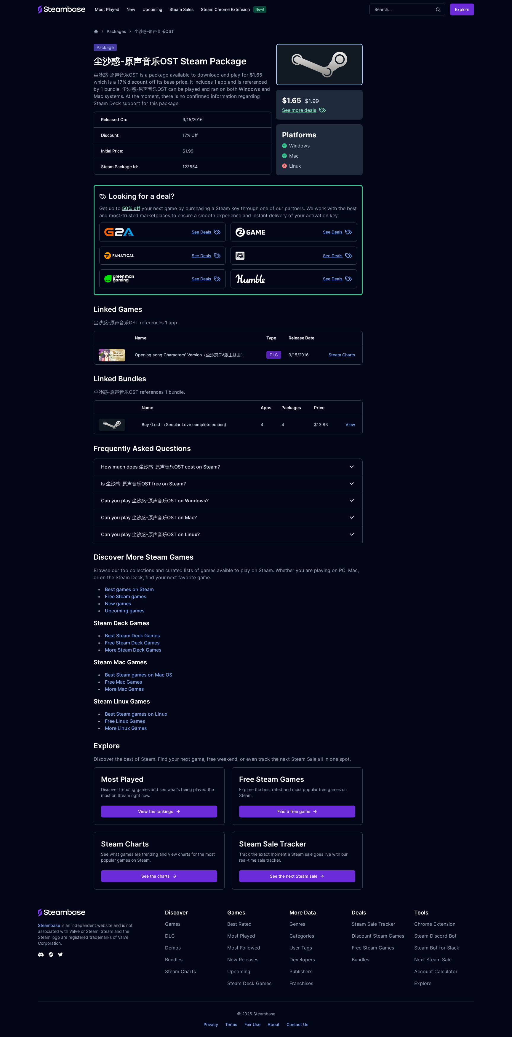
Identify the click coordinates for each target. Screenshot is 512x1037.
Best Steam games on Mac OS (138, 675)
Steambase (49, 925)
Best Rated (239, 924)
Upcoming (152, 9)
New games (118, 603)
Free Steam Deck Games (132, 643)
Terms (231, 1024)
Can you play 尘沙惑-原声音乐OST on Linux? (150, 534)
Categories (301, 936)
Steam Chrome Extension (225, 9)
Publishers (300, 971)
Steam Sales (181, 9)
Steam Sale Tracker (373, 924)
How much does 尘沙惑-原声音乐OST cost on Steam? (160, 467)
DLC (170, 936)
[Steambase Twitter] (60, 954)
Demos (173, 948)
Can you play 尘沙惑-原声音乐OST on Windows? (155, 501)
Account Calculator (435, 971)
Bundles (174, 960)
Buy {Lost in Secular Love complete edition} (184, 424)
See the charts (155, 876)
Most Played (107, 9)
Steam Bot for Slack (436, 948)
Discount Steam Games (378, 936)
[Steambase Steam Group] (51, 954)
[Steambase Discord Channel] (41, 954)
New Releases (242, 960)
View (350, 424)
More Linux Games (126, 728)
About (273, 1024)
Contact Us (297, 1024)
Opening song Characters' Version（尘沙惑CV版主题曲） (190, 354)
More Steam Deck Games (133, 650)
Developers (302, 960)
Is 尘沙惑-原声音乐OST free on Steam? (143, 484)
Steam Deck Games (249, 983)
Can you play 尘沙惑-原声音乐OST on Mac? (149, 517)
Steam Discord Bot (435, 936)
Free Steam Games (373, 948)
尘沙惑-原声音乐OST (154, 31)
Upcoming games (125, 611)
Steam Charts (342, 354)
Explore (462, 9)
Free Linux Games (125, 721)
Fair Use (252, 1024)
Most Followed (243, 948)
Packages (116, 31)
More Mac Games (124, 689)
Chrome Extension (434, 924)
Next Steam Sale (433, 960)
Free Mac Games (123, 682)
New (131, 9)
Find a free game (293, 811)
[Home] (96, 31)
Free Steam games (125, 596)
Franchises (301, 983)
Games (172, 924)
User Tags (300, 948)
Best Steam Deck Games (132, 636)
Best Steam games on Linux (136, 714)
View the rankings (155, 811)
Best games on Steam (129, 589)
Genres (297, 924)
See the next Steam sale (293, 876)
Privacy (211, 1024)
